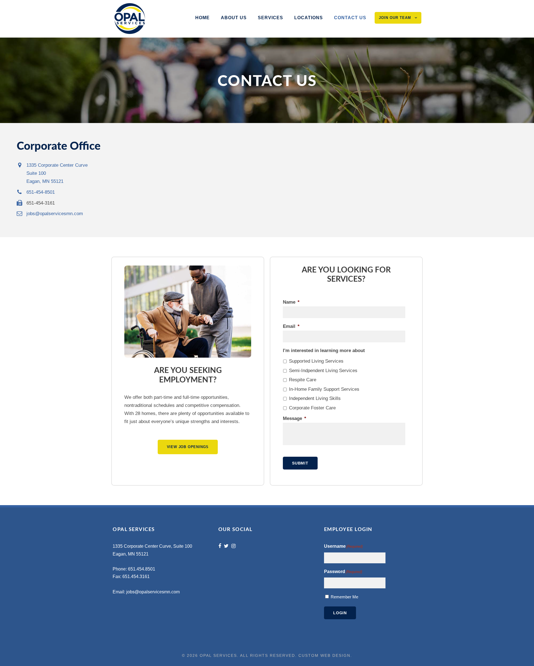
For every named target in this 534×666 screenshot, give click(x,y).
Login (340, 613)
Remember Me (344, 596)
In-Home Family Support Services (324, 389)
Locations (308, 17)
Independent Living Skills (315, 398)
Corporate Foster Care (312, 408)
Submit (300, 463)
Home (202, 17)
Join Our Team (395, 18)
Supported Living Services (316, 361)
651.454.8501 (141, 569)
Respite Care (302, 379)
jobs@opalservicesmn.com (153, 591)
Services (270, 17)
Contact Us (350, 17)
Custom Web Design (324, 655)
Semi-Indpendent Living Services (323, 370)
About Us (234, 17)
